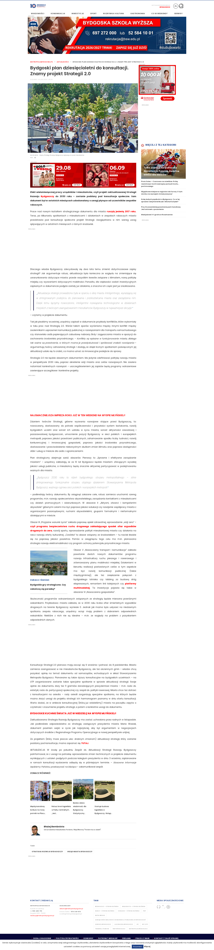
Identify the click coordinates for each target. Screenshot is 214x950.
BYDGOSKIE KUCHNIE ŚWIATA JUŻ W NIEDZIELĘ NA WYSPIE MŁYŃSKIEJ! (73, 713)
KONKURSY (88, 938)
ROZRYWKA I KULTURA (113, 13)
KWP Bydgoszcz (119, 929)
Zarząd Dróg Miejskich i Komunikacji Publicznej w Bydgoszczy (120, 920)
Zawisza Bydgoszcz (103, 924)
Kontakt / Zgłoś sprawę (166, 938)
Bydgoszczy (47, 196)
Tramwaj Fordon (102, 929)
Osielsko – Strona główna (128, 911)
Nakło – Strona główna (104, 911)
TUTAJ (84, 743)
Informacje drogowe (175, 6)
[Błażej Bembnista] (35, 830)
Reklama (126, 938)
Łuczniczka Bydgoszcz (124, 924)
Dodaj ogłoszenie (42, 938)
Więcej (147, 946)
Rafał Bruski (100, 915)
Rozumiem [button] (137, 946)
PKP (144, 911)
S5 (137, 924)
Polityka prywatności (67, 938)
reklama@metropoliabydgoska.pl (71, 909)
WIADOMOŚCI (37, 13)
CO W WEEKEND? (159, 13)
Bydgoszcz (165, 7)
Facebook (158, 907)
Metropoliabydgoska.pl (41, 62)
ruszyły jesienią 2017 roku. (121, 211)
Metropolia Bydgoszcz (138, 929)
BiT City (145, 924)
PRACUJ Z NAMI (142, 938)
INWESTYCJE (78, 13)
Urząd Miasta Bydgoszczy (79, 852)
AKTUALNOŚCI (63, 62)
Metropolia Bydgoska (38, 6)
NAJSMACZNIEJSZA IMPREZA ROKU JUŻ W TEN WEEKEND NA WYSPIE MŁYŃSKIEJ (77, 415)
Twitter (163, 907)
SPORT (93, 13)
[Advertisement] (82, 247)
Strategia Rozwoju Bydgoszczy (47, 852)
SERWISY (178, 13)
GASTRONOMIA (137, 13)
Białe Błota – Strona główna (133, 906)
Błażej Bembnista (54, 826)
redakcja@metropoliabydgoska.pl (42, 916)
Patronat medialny (108, 938)
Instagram (168, 907)
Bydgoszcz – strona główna (107, 906)
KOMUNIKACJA (58, 13)
